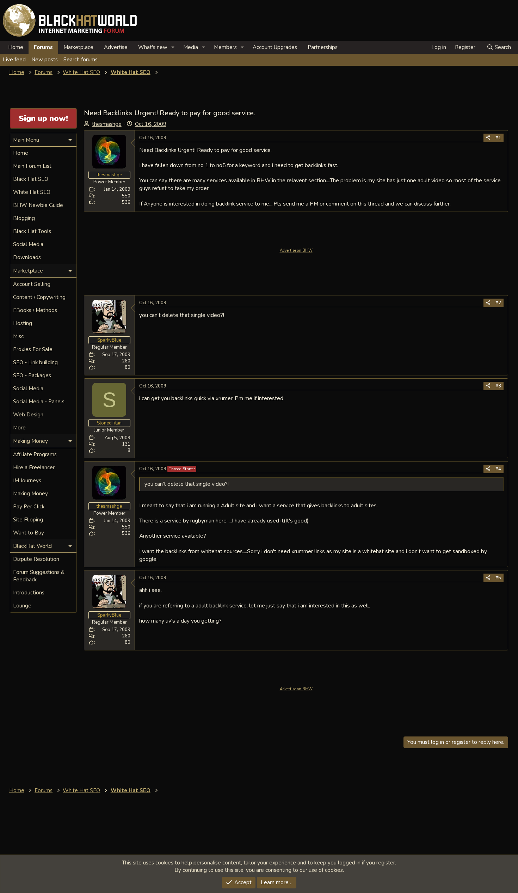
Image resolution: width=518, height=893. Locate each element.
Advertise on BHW (296, 250)
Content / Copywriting (39, 297)
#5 (498, 578)
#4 (498, 469)
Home (15, 47)
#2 (498, 303)
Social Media (28, 244)
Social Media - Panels (38, 401)
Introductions (28, 592)
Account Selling (31, 284)
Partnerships (323, 47)
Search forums (80, 59)
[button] (173, 47)
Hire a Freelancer (34, 467)
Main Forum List (32, 166)
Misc (18, 336)
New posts (44, 59)
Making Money (30, 493)
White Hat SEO (31, 192)
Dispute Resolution (36, 559)
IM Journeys (27, 480)
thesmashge (107, 124)
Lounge (22, 605)
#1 (498, 138)
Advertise (116, 47)
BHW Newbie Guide (38, 205)
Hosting (22, 323)
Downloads (27, 257)
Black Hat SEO (30, 179)
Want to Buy (28, 532)
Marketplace (78, 47)
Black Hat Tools (32, 231)
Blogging (24, 218)
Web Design (28, 414)
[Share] (488, 138)
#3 (498, 386)
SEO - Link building (35, 362)
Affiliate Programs (35, 454)
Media (190, 47)
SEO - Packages (32, 375)
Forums (43, 47)
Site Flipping (28, 519)
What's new (152, 47)
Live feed (14, 59)
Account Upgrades (275, 47)
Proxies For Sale (33, 349)
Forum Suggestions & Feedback (38, 576)
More (19, 427)
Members (225, 47)
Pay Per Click (28, 506)
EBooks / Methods (35, 310)
